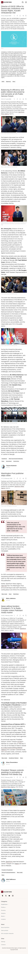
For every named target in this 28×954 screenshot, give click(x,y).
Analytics (3, 913)
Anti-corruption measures (7, 933)
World (2, 916)
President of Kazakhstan (7, 870)
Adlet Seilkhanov (11, 879)
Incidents (3, 919)
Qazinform (23, 628)
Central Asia (16, 461)
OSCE (3, 81)
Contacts (3, 944)
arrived (19, 741)
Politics (3, 907)
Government (8, 461)
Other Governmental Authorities (16, 458)
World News (16, 594)
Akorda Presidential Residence (8, 872)
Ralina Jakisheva (11, 598)
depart (17, 863)
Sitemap (3, 941)
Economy (3, 910)
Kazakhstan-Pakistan (13, 758)
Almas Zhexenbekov (12, 762)
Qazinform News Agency (8, 787)
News (14, 81)
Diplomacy (8, 81)
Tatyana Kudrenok (11, 465)
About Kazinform (5, 927)
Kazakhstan (4, 458)
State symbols (4, 930)
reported (4, 585)
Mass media (4, 594)
